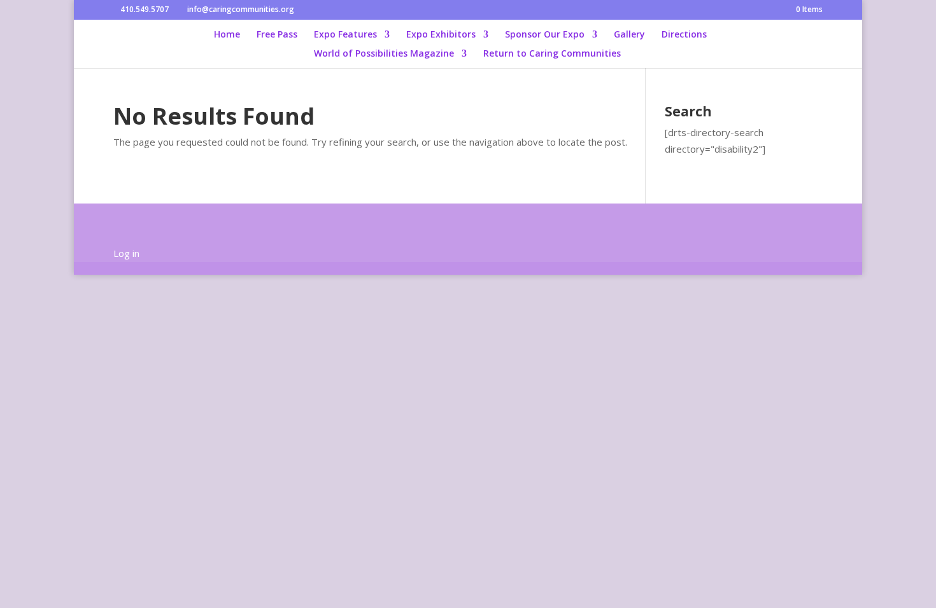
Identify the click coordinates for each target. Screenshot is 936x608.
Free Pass (277, 35)
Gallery (629, 35)
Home (227, 35)
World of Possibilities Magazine (384, 54)
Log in (126, 253)
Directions (684, 35)
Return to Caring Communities (552, 54)
